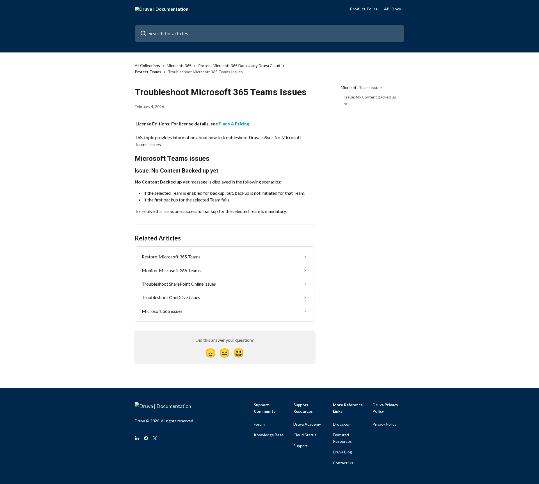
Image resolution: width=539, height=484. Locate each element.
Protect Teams (148, 71)
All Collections (147, 65)
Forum (259, 424)
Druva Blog (342, 451)
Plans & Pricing (234, 123)
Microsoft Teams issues (362, 87)
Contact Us (343, 462)
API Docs (392, 9)
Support (300, 445)
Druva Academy (307, 424)
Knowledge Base (269, 434)
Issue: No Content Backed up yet (370, 100)
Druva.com (342, 424)
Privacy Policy (384, 424)
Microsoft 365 (179, 65)
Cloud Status (304, 434)
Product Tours (363, 9)
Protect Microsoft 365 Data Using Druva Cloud (239, 65)
